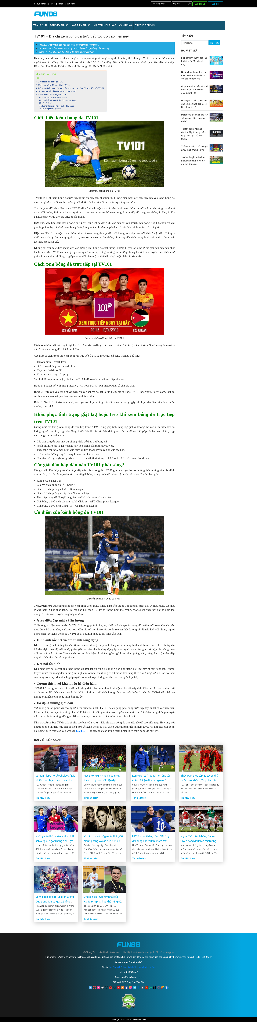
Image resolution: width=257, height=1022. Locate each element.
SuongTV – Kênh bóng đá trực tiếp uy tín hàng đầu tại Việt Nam (66, 52)
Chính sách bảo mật (142, 952)
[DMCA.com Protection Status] (128, 1008)
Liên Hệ (126, 952)
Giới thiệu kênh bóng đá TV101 (51, 82)
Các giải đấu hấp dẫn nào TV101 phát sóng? (57, 91)
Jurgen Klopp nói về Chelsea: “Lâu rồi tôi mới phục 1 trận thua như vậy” (55, 780)
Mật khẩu (177, 4)
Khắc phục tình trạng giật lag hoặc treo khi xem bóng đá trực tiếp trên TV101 (71, 88)
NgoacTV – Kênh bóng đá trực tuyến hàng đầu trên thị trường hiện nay (198, 841)
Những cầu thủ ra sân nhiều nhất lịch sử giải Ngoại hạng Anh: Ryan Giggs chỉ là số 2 (55, 841)
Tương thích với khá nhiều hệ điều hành (58, 106)
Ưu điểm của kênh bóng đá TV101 (52, 94)
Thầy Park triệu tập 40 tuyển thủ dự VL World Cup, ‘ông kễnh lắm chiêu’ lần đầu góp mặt (199, 780)
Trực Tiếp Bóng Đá (57, 4)
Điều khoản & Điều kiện (109, 952)
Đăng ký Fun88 (59, 25)
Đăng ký (215, 4)
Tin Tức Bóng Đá (41, 4)
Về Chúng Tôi (89, 952)
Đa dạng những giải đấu (51, 109)
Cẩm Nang (71, 4)
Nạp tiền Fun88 (81, 25)
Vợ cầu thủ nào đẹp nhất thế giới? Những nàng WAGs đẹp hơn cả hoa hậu (103, 841)
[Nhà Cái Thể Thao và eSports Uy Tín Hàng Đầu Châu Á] (46, 17)
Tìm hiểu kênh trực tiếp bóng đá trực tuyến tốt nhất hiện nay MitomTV (69, 45)
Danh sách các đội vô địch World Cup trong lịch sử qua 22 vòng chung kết (55, 901)
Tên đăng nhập (158, 4)
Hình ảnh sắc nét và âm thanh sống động (59, 100)
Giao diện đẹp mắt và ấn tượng (54, 97)
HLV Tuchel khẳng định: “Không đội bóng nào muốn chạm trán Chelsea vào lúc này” (150, 841)
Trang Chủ (40, 25)
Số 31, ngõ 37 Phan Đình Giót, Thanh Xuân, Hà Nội (132, 967)
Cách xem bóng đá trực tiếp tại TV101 (54, 85)
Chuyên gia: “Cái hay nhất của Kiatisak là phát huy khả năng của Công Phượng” (103, 901)
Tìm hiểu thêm (43, 798)
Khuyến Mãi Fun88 (105, 25)
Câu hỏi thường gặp (165, 952)
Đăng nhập (200, 4)
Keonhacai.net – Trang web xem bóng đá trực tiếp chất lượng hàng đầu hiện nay (74, 48)
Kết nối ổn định (48, 103)
